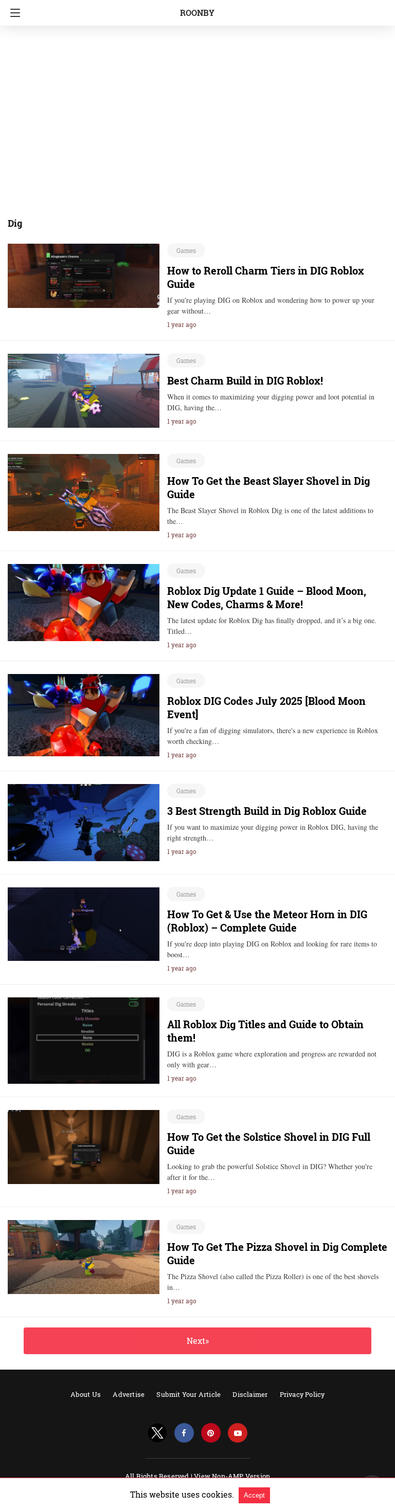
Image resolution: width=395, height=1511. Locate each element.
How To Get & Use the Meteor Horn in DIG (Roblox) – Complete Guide (267, 920)
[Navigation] (12, 13)
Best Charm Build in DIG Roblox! (245, 380)
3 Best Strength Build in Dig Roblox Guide (267, 810)
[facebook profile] (184, 1433)
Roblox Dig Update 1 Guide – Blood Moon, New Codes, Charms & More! (266, 597)
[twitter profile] (157, 1433)
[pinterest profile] (211, 1433)
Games (186, 250)
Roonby (197, 12)
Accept (254, 1495)
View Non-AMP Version (232, 1476)
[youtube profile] (237, 1433)
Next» (198, 1340)
